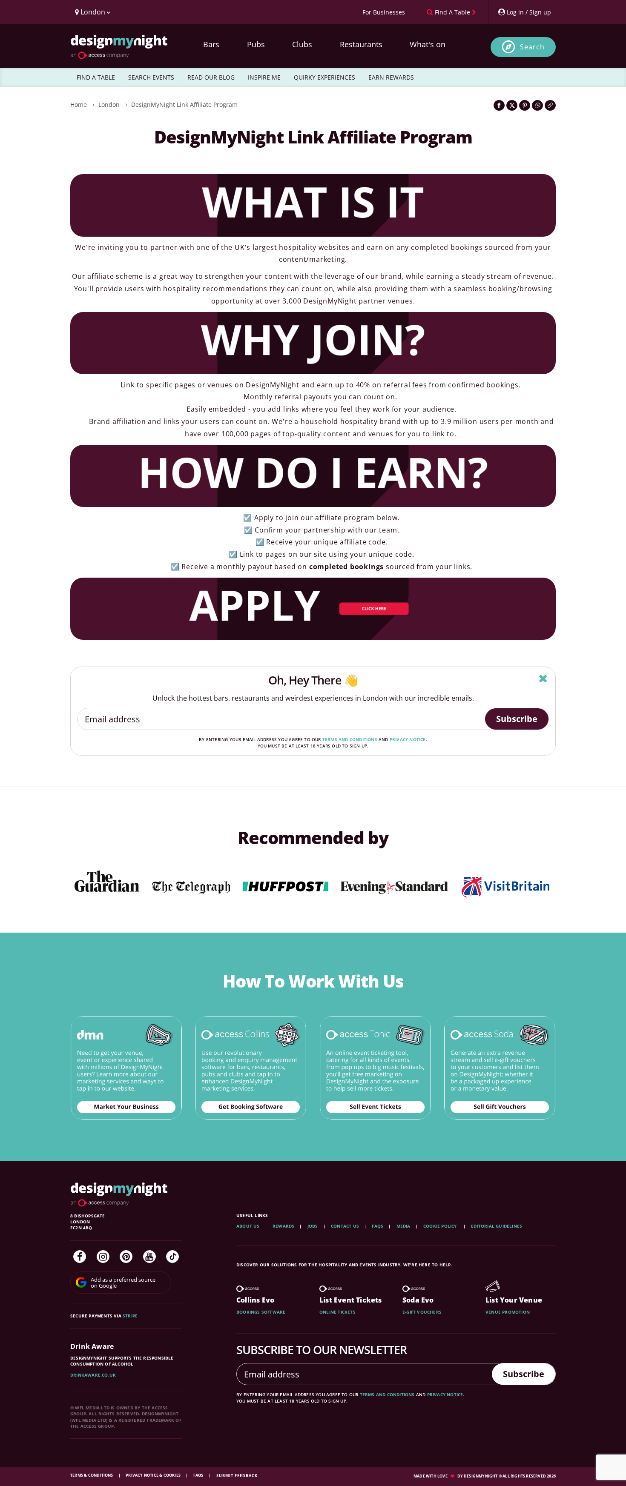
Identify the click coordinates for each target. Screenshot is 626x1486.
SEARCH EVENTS (151, 77)
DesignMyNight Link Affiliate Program (184, 104)
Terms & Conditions (92, 1475)
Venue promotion (507, 1312)
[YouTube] (149, 1256)
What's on (427, 44)
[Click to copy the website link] (550, 105)
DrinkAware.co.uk (93, 1375)
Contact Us (345, 1226)
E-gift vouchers (422, 1312)
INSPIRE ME (264, 77)
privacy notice (408, 739)
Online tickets (337, 1312)
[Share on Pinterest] (524, 105)
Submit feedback (237, 1475)
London (109, 104)
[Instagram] (103, 1256)
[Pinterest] (126, 1256)
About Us (248, 1226)
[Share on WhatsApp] (537, 105)
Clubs (302, 44)
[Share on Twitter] (511, 105)
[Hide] (543, 678)
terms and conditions (349, 739)
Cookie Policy (440, 1226)
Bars (211, 44)
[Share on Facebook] (499, 105)
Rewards (283, 1226)
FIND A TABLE (96, 77)
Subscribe (516, 718)
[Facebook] (79, 1256)
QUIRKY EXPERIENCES (324, 77)
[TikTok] (172, 1256)
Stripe (130, 1316)
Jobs (312, 1226)
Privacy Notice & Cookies (153, 1475)
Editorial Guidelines (496, 1226)
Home (78, 104)
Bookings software (260, 1312)
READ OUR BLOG (211, 77)
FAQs (377, 1226)
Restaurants (361, 44)
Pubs (256, 44)
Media (403, 1226)
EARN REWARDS (391, 77)
